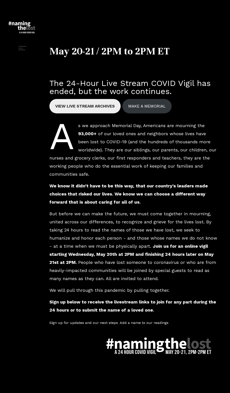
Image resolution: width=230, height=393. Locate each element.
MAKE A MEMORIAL (147, 106)
